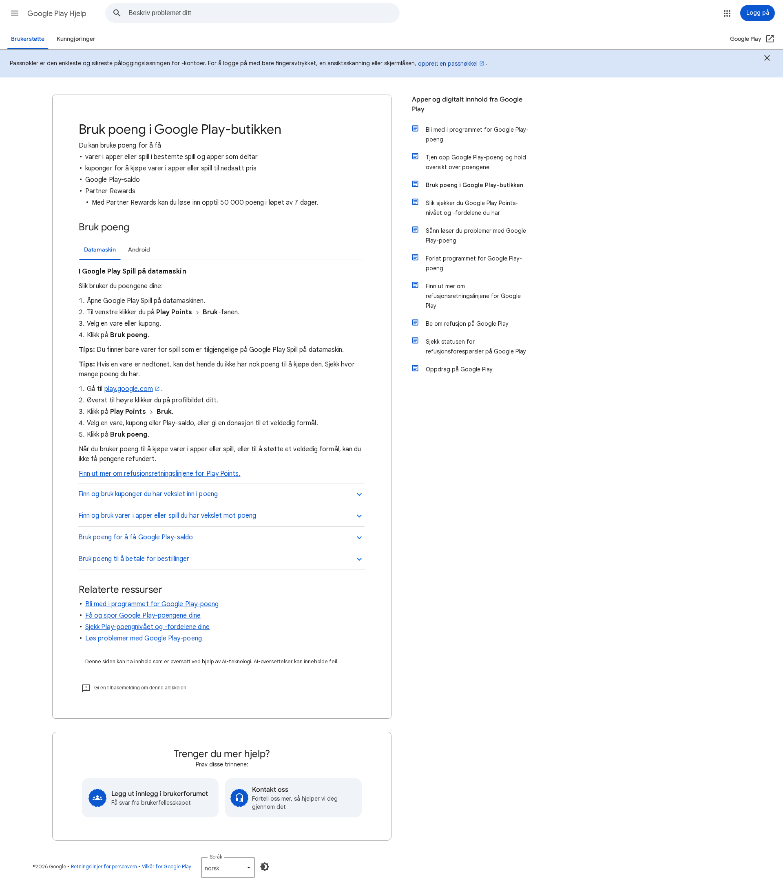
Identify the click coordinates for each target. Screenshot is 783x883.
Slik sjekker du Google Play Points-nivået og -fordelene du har (472, 207)
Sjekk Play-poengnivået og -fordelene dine (147, 627)
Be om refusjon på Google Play (467, 323)
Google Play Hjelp (56, 13)
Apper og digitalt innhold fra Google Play (467, 104)
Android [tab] (139, 249)
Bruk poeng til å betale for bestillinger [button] (133, 559)
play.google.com (128, 389)
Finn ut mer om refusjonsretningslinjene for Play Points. (159, 474)
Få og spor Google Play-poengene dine (143, 615)
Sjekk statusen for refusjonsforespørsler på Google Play (476, 346)
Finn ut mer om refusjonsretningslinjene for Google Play (473, 296)
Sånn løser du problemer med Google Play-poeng (476, 235)
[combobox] (263, 13)
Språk (216, 857)
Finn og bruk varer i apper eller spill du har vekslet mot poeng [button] (167, 516)
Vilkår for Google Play (166, 866)
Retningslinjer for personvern (104, 866)
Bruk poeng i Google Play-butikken (474, 185)
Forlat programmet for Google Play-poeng (474, 263)
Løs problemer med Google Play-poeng (143, 638)
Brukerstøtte (27, 38)
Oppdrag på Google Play (459, 369)
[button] (14, 13)
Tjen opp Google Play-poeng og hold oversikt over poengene (476, 162)
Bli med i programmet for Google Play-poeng (152, 604)
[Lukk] (767, 59)
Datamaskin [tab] (100, 249)
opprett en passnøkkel (448, 63)
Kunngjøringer (76, 38)
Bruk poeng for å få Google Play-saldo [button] (135, 537)
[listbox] (228, 867)
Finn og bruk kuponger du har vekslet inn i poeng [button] (148, 494)
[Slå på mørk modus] (264, 866)
